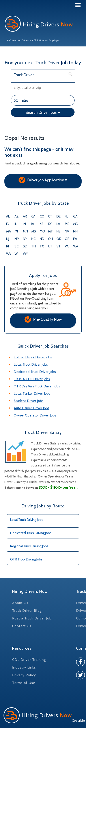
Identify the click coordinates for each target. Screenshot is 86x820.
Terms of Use (23, 683)
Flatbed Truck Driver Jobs (33, 357)
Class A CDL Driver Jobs (32, 379)
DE (58, 216)
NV (67, 231)
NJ (7, 239)
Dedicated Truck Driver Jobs (35, 372)
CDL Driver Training (29, 660)
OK (58, 239)
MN (25, 231)
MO (42, 231)
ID (7, 224)
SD (25, 246)
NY (25, 239)
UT (50, 246)
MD (75, 224)
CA (33, 216)
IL (16, 224)
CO (42, 216)
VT (58, 246)
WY (25, 254)
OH (50, 239)
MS (33, 231)
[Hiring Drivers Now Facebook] (80, 665)
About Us (20, 603)
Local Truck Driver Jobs (31, 364)
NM (17, 239)
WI (16, 254)
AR (25, 216)
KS (41, 224)
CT (50, 216)
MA (8, 231)
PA (75, 239)
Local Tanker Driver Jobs (32, 393)
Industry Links (24, 667)
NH (75, 231)
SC (17, 246)
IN (24, 224)
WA (75, 246)
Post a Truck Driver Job (32, 618)
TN (33, 246)
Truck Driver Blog (27, 610)
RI (7, 246)
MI (16, 231)
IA (32, 224)
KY (50, 224)
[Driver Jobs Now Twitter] (80, 678)
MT (50, 231)
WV (8, 254)
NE (58, 231)
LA (58, 224)
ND (42, 239)
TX (42, 246)
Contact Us (21, 626)
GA (75, 216)
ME (67, 224)
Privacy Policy (24, 675)
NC (33, 239)
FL (66, 216)
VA (67, 246)
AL (8, 216)
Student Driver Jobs (28, 401)
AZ (17, 216)
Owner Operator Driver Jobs (35, 415)
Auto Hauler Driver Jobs (31, 408)
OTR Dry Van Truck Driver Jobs (37, 386)
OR (67, 239)
